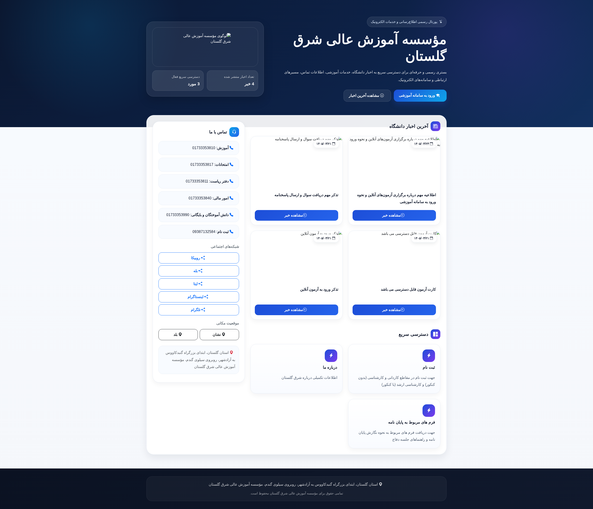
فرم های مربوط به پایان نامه (411, 422)
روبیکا (196, 258)
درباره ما (330, 367)
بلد (175, 334)
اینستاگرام (196, 297)
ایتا (196, 284)
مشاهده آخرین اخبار (364, 95)
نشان (217, 334)
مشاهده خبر (391, 215)
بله (196, 271)
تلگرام (196, 310)
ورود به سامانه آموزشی (417, 95)
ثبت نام (429, 367)
